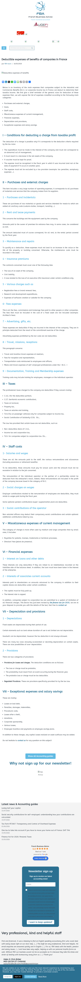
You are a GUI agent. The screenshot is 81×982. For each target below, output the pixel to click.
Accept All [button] (7, 976)
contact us (62, 605)
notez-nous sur (39, 858)
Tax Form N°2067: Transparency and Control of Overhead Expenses (29, 824)
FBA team (8, 64)
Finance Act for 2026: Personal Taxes (16, 837)
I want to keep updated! (40, 922)
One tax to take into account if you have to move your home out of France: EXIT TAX (36, 830)
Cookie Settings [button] (31, 976)
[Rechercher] (32, 48)
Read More (42, 977)
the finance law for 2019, (60, 603)
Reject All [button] (18, 976)
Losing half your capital (11, 808)
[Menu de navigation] (4, 48)
